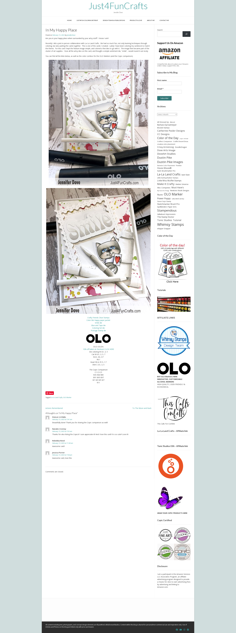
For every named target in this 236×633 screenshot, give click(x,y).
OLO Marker (67, 397)
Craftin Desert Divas (180, 141)
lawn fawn (186, 175)
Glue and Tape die (98, 325)
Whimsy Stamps (170, 224)
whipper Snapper (163, 228)
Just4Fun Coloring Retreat (87, 20)
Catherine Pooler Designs (171, 130)
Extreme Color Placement (166, 165)
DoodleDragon (181, 147)
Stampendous (167, 210)
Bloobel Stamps (163, 128)
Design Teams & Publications (114, 20)
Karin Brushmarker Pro (166, 171)
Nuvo (160, 194)
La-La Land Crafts (56, 397)
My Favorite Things (163, 191)
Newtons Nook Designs (179, 190)
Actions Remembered (54, 408)
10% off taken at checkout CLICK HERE (98, 349)
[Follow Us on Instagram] (184, 629)
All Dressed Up (163, 122)
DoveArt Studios (166, 153)
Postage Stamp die (98, 330)
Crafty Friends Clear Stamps (98, 317)
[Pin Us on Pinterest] (188, 629)
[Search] (187, 34)
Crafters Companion (164, 141)
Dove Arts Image (166, 150)
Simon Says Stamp (164, 201)
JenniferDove (71, 35)
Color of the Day (167, 138)
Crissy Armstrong (165, 147)
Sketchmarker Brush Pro (168, 204)
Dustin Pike (164, 157)
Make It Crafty (165, 184)
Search (160, 30)
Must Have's (177, 187)
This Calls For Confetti (166, 424)
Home (69, 20)
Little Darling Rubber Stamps (167, 178)
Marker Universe (182, 184)
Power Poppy (164, 198)
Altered (172, 122)
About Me (151, 20)
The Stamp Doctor (165, 217)
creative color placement (166, 144)
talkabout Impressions (166, 214)
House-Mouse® (164, 168)
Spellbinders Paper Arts (167, 207)
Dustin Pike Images (170, 162)
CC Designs (163, 134)
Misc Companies (163, 187)
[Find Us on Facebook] (177, 629)
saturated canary (178, 199)
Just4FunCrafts (118, 5)
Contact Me (164, 20)
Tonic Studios (164, 220)
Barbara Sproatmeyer (167, 124)
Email (160, 89)
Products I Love (136, 20)
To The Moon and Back (141, 408)
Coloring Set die (98, 328)
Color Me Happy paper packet (98, 320)
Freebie (179, 165)
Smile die (98, 323)
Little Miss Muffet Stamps (169, 180)
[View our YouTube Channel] (180, 629)
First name (162, 80)
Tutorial (177, 220)
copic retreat (184, 138)
